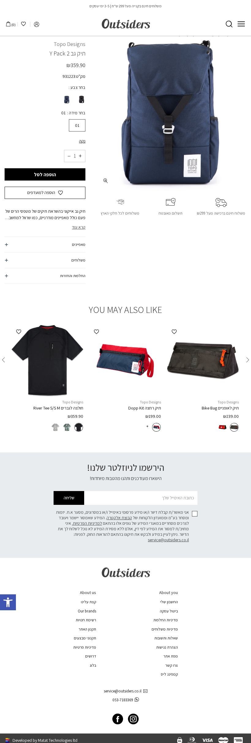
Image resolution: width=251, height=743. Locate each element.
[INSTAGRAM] (133, 719)
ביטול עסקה (169, 611)
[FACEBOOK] (117, 719)
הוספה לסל (45, 174)
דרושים (90, 656)
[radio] (80, 99)
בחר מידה (76, 113)
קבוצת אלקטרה (119, 517)
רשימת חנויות (86, 620)
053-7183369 (122, 700)
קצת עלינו (88, 601)
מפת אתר (170, 656)
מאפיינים (78, 244)
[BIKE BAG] (203, 361)
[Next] (3, 359)
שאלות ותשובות (166, 638)
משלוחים (78, 260)
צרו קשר (171, 665)
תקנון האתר (87, 629)
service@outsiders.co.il (168, 540)
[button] (8, 602)
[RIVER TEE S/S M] (47, 361)
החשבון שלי (169, 601)
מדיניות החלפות (165, 620)
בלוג (93, 665)
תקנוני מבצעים (85, 638)
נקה (82, 141)
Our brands (87, 611)
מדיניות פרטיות (84, 647)
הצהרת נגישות (167, 647)
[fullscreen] (106, 181)
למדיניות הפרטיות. (87, 523)
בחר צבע (77, 87)
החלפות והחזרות (72, 275)
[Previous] (247, 359)
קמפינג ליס (169, 674)
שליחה (69, 498)
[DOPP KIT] (125, 361)
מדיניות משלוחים (165, 629)
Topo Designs (69, 44)
